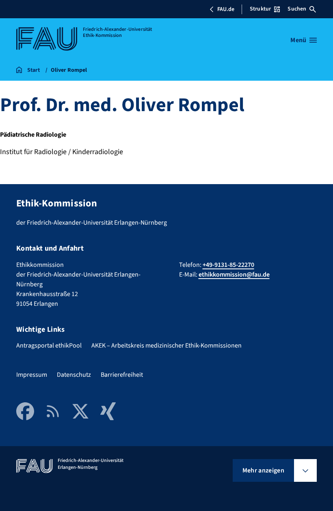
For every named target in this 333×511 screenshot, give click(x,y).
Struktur (260, 9)
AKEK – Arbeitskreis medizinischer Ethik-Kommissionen (166, 345)
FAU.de (225, 9)
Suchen (297, 9)
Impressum (31, 374)
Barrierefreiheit (122, 374)
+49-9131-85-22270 (228, 264)
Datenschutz (74, 374)
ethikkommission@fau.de (234, 274)
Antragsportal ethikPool (49, 345)
